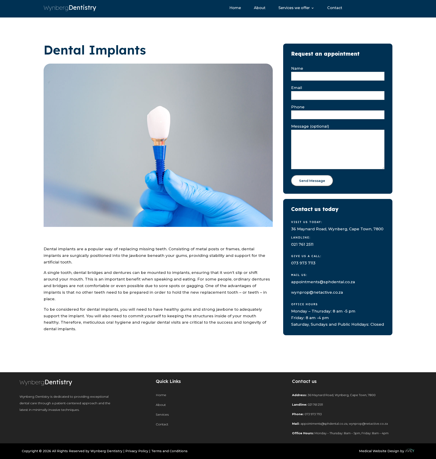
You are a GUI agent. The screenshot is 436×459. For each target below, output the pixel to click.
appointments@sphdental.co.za (323, 282)
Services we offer (294, 8)
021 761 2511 (302, 244)
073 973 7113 (303, 263)
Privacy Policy (136, 451)
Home (235, 8)
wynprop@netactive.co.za (317, 292)
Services (162, 414)
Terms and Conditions (169, 451)
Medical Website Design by (381, 451)
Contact (334, 8)
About (259, 8)
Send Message (312, 181)
